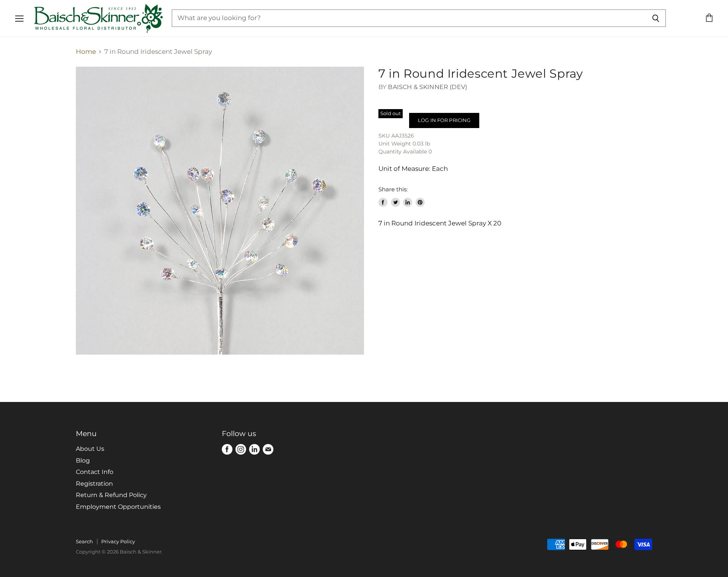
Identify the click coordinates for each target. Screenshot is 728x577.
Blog (83, 460)
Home (86, 51)
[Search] (656, 18)
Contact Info (94, 471)
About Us (90, 448)
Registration (94, 483)
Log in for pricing (444, 120)
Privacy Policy (118, 541)
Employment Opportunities (118, 506)
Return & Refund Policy (111, 495)
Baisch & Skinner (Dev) (427, 87)
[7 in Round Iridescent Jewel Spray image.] (220, 211)
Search (84, 541)
